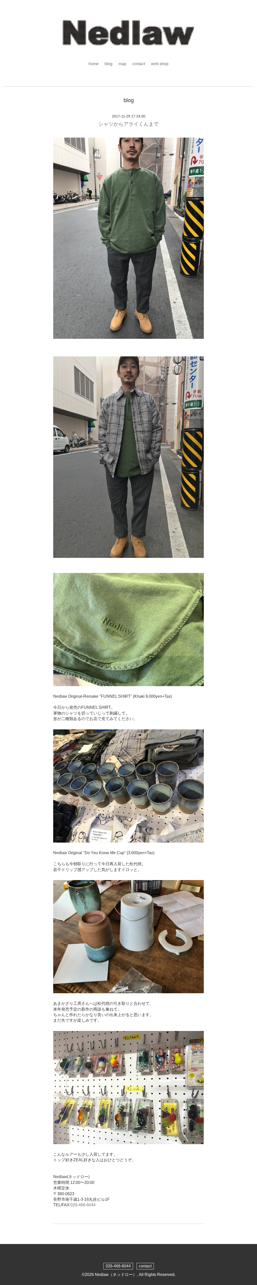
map (122, 64)
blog (108, 64)
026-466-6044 (83, 1205)
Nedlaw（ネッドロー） (116, 1274)
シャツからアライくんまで (128, 124)
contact (138, 64)
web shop (159, 64)
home (94, 64)
